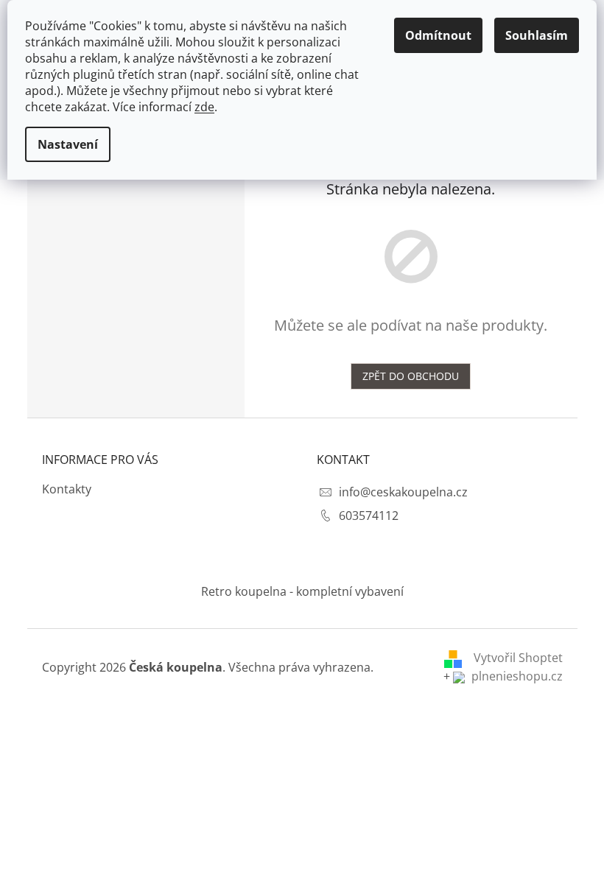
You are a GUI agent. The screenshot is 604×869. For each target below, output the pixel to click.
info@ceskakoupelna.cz (403, 492)
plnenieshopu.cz (515, 676)
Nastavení (68, 144)
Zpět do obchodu (410, 376)
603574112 (368, 515)
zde (204, 107)
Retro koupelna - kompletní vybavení (302, 591)
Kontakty (66, 489)
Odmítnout (438, 35)
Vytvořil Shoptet (518, 658)
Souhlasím (536, 35)
